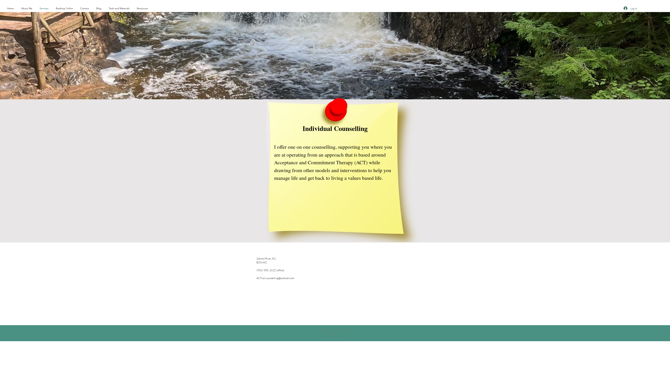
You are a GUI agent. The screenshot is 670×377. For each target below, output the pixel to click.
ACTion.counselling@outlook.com (275, 278)
